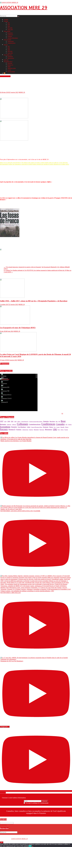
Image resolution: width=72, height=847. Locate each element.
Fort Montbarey (22, 427)
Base (57, 421)
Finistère (14, 427)
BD (59, 421)
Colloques (10, 36)
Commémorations (11, 43)
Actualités (6, 19)
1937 (9, 22)
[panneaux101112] (6, 394)
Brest (63, 421)
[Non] (32, 846)
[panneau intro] (3, 376)
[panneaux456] (5, 386)
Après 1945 (10, 29)
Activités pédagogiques (13, 38)
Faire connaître (7, 31)
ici (62, 413)
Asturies (46, 421)
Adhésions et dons (12, 68)
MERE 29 (22, 92)
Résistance (48, 429)
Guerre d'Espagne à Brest (36, 427)
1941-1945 (10, 27)
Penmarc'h (12, 429)
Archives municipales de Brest (35, 421)
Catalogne (9, 424)
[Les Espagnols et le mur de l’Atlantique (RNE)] (15, 324)
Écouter (66, 429)
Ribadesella (36, 429)
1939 (9, 24)
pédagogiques (25, 429)
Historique (10, 63)
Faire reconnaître (7, 39)
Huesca (51, 427)
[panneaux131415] (6, 397)
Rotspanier (42, 429)
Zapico (62, 429)
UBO (55, 429)
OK (2, 842)
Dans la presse (11, 58)
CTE (66, 424)
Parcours (6, 44)
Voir (59, 429)
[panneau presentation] (4, 379)
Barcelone (52, 421)
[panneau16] (4, 401)
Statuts (9, 66)
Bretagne (3, 424)
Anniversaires (11, 41)
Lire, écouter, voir (8, 54)
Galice (28, 427)
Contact (9, 70)
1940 (9, 26)
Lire (55, 427)
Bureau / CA (10, 64)
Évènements (10, 56)
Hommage (45, 427)
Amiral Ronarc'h (24, 421)
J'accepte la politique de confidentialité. (37, 803)
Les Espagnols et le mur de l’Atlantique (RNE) (18, 328)
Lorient (58, 427)
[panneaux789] (5, 390)
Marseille (62, 427)
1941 (12, 421)
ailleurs (18, 421)
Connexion (3, 825)
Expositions (10, 33)
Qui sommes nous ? (8, 61)
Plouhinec (18, 429)
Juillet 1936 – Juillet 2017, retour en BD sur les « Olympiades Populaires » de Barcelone (33, 301)
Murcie (66, 427)
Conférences (10, 34)
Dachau (70, 424)
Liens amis (6, 59)
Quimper (31, 429)
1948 (15, 421)
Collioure (14, 424)
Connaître (6, 21)
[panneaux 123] (4, 383)
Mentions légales (11, 71)
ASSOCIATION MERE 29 (23, 7)
